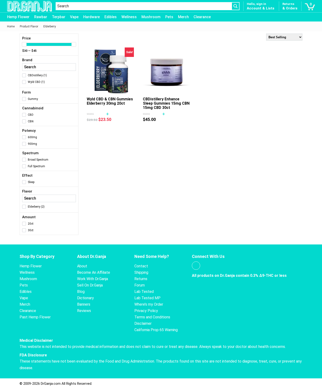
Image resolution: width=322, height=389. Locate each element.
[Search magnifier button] (235, 6)
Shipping (141, 272)
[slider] (24, 44)
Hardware (91, 17)
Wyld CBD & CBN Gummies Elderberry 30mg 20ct (110, 101)
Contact (141, 266)
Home (11, 26)
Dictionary (85, 298)
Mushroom (151, 17)
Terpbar (58, 17)
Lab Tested (144, 291)
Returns (140, 279)
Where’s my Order (148, 304)
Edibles (110, 17)
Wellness (129, 17)
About (82, 266)
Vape (74, 17)
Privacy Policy (146, 310)
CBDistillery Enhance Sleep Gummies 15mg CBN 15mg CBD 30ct (166, 103)
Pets (169, 17)
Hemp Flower (18, 17)
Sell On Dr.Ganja (90, 285)
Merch (183, 17)
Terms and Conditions (152, 317)
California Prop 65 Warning (156, 330)
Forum (139, 285)
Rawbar (40, 17)
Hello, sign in (256, 4)
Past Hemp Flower (35, 317)
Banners (83, 304)
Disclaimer (143, 323)
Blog (81, 291)
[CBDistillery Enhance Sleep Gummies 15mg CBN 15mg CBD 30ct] (166, 71)
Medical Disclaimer (36, 340)
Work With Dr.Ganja (92, 279)
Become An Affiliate (93, 272)
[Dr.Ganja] (29, 6)
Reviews (84, 310)
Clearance (202, 17)
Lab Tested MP (147, 298)
